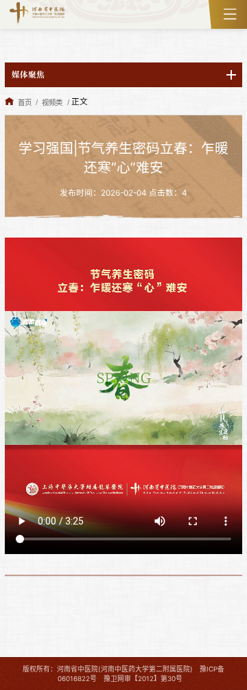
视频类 (52, 102)
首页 (25, 102)
